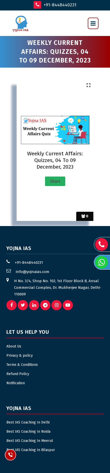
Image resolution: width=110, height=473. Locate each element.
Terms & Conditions (22, 365)
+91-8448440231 (59, 5)
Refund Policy (17, 374)
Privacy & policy (19, 355)
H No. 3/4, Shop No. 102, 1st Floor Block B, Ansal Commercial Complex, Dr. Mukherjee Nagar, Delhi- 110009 (57, 287)
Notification (15, 383)
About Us (13, 346)
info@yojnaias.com (32, 271)
